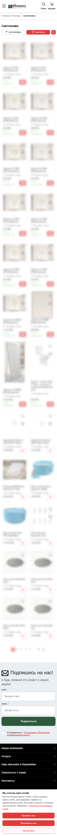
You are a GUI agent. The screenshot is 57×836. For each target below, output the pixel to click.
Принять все (28, 815)
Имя (4, 690)
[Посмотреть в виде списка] (53, 32)
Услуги (6, 756)
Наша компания (12, 748)
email (5, 704)
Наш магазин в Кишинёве (19, 764)
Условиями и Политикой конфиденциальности (28, 733)
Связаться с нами (14, 772)
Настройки (28, 830)
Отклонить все (28, 823)
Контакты (8, 780)
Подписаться (28, 721)
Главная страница (11, 16)
